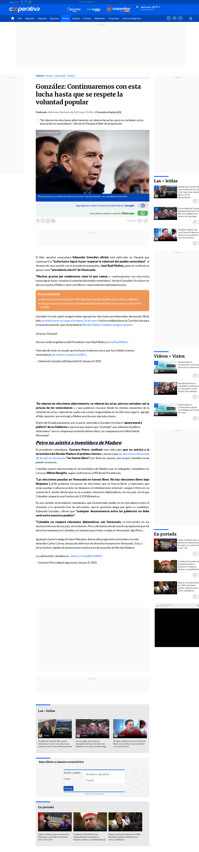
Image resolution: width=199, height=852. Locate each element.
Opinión (76, 18)
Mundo (65, 18)
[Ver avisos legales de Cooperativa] (169, 21)
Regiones (54, 18)
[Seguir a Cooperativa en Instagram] (29, 2)
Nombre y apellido (72, 773)
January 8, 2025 (91, 361)
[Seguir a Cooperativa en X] (26, 2)
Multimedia (99, 18)
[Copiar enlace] (145, 221)
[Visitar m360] (174, 21)
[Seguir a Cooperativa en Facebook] (22, 2)
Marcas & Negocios (132, 18)
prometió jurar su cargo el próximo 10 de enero (70, 320)
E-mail (67, 779)
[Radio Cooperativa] (118, 9)
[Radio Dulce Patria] (73, 9)
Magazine (30, 18)
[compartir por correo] (139, 221)
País (20, 18)
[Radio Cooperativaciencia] (93, 9)
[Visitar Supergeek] (180, 21)
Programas (113, 18)
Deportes (42, 18)
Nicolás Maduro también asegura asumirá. (108, 324)
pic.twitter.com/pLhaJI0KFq (69, 354)
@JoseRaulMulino (117, 342)
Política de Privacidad (94, 794)
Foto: (40, 132)
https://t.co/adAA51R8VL (86, 556)
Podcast (87, 18)
